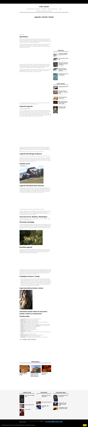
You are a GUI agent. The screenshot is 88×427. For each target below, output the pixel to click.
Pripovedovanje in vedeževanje (33, 8)
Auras (60, 8)
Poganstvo (25, 339)
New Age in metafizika (52, 8)
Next (53, 369)
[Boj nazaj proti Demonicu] (47, 368)
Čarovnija (44, 8)
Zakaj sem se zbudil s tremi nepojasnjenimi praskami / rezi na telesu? (63, 63)
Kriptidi (29, 339)
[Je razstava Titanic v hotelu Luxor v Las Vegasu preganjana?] (36, 369)
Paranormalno (44, 14)
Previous (18, 369)
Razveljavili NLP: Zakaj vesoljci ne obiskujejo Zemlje (62, 404)
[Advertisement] (35, 26)
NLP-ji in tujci (33, 339)
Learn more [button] (33, 425)
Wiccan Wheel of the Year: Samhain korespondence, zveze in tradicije (63, 102)
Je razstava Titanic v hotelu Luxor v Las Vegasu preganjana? (35, 375)
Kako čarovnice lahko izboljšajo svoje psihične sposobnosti (62, 69)
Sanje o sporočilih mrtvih (29, 404)
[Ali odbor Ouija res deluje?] (25, 369)
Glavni (40, 14)
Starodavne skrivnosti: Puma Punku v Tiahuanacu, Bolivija (63, 92)
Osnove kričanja (28, 409)
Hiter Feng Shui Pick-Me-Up (46, 402)
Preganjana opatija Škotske (63, 86)
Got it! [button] (85, 425)
